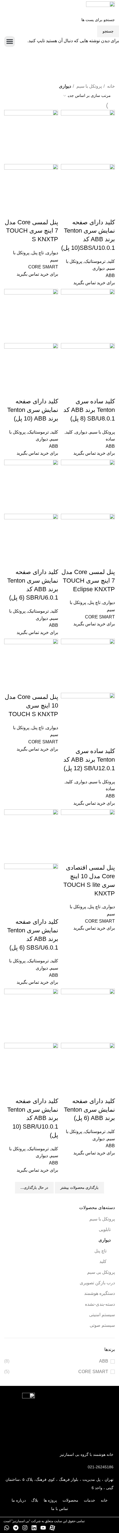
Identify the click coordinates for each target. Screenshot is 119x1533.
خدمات (89, 1500)
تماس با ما (59, 1508)
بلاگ (34, 1500)
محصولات (70, 1500)
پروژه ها (50, 1500)
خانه (104, 1500)
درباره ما (19, 1500)
